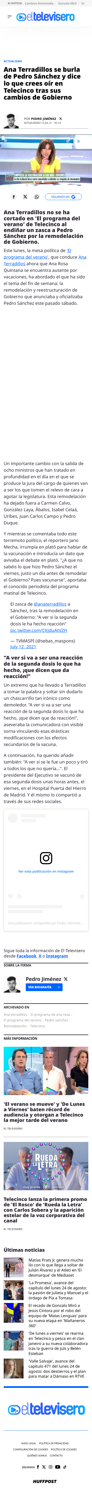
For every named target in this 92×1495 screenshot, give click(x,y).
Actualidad (13, 61)
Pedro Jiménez (43, 118)
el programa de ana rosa (50, 1015)
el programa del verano (22, 1020)
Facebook (27, 956)
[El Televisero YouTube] (57, 1467)
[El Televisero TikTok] (64, 1467)
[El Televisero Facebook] (38, 1467)
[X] (60, 118)
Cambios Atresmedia (39, 3)
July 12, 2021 (23, 647)
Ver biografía (40, 987)
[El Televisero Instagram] (50, 1467)
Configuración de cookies (30, 1449)
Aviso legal (28, 1443)
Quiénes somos (37, 1455)
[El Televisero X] (44, 1467)
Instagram (57, 956)
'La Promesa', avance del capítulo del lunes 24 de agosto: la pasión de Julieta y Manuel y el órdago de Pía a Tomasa (58, 1290)
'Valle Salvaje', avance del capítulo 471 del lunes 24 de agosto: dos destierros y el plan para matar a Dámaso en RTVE (57, 1369)
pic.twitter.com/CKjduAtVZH (38, 630)
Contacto (56, 1455)
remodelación (15, 1026)
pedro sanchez (56, 1020)
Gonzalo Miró (67, 3)
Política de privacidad (53, 1443)
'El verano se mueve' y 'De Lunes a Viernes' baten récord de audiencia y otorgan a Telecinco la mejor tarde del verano (44, 1112)
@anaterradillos (50, 604)
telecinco (37, 1026)
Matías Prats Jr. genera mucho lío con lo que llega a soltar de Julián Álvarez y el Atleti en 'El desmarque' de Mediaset (55, 1268)
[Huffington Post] (45, 1482)
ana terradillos (15, 1015)
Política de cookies (64, 1449)
